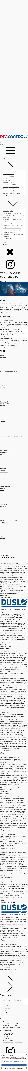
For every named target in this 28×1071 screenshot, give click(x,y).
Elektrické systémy (8, 217)
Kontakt (5, 244)
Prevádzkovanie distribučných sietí (12, 228)
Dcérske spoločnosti (8, 176)
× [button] (26, 1054)
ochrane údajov (23, 1062)
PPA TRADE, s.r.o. (7, 1038)
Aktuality (5, 195)
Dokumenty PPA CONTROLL (10, 184)
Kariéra (4, 242)
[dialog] (14, 1062)
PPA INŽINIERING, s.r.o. (9, 1035)
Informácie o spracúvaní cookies (11, 193)
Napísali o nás (6, 180)
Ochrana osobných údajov (10, 191)
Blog (4, 241)
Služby (4, 197)
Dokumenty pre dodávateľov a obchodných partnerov (11, 187)
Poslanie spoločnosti (8, 174)
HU (3, 144)
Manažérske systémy (8, 182)
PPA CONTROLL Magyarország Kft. (12, 1042)
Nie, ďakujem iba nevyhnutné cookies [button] (14, 1068)
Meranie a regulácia (8, 211)
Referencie (6, 178)
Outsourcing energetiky (9, 232)
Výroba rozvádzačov (8, 223)
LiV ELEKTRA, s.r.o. (8, 1040)
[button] (14, 975)
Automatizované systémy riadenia (12, 213)
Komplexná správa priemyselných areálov (14, 230)
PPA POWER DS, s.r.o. (9, 1036)
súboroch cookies (15, 1062)
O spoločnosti (6, 172)
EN (1, 144)
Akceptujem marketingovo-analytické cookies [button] (14, 1065)
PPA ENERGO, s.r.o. (8, 1033)
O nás (4, 158)
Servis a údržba (7, 238)
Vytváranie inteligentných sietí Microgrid (13, 215)
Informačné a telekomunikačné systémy (13, 225)
